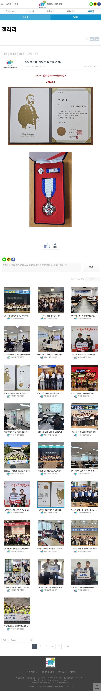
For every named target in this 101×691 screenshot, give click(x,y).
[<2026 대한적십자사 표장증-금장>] (17, 377)
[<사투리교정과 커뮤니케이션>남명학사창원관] (84, 300)
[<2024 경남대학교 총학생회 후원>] (50, 571)
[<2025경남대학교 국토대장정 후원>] (17, 455)
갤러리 (75, 17)
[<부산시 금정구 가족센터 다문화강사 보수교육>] (50, 533)
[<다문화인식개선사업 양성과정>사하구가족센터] (50, 416)
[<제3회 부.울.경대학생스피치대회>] (84, 533)
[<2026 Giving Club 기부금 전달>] (84, 338)
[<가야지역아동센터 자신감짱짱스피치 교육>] (17, 571)
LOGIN (8, 4)
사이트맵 (72, 672)
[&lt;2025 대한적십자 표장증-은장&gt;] (50, 145)
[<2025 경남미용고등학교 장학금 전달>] (50, 377)
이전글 (4, 54)
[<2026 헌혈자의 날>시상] (50, 300)
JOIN (16, 4)
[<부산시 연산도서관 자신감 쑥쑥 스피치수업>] (84, 455)
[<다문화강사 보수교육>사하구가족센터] (17, 338)
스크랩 (29, 54)
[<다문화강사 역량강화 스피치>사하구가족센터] (50, 338)
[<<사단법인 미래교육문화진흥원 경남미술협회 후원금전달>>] (84, 571)
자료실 (25, 17)
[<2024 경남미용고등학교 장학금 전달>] (84, 494)
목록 (14, 54)
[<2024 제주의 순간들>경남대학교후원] (17, 610)
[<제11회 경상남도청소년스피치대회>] (17, 300)
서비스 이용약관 (31, 672)
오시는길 (61, 672)
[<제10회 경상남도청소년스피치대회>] (50, 455)
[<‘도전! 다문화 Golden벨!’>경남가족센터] (84, 377)
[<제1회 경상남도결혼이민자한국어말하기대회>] (17, 533)
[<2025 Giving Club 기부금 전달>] (17, 494)
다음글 (21, 54)
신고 (36, 54)
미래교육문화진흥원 (10, 67)
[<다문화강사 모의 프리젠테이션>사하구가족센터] (17, 416)
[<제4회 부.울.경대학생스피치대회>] (84, 416)
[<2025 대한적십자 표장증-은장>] (50, 494)
